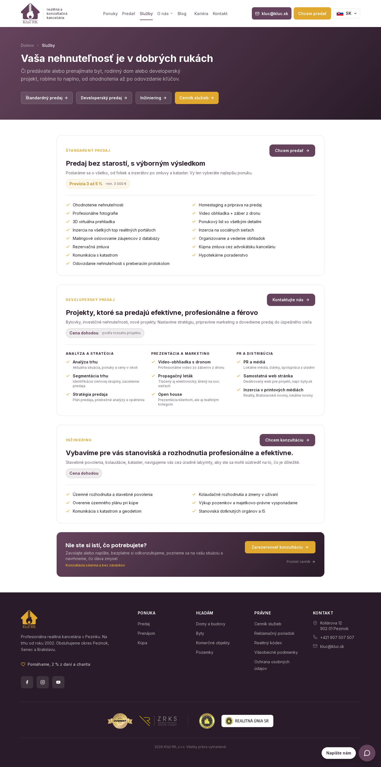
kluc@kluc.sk (332, 646)
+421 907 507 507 (337, 637)
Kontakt (220, 13)
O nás (163, 13)
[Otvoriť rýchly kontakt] (367, 753)
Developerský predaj (101, 97)
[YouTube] (58, 682)
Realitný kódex (268, 642)
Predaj (144, 623)
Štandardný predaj (44, 97)
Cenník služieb (194, 97)
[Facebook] (27, 682)
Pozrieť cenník (298, 561)
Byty (200, 633)
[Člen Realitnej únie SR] (236, 721)
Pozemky (204, 652)
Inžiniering (150, 97)
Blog (182, 13)
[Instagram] (43, 682)
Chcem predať (312, 13)
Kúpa (142, 642)
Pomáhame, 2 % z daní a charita (59, 664)
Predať (128, 13)
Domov (27, 45)
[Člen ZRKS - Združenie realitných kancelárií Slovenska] (142, 721)
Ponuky (110, 13)
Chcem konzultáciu (284, 440)
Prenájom (146, 633)
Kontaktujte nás (288, 299)
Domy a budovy (210, 623)
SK (348, 13)
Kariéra (201, 13)
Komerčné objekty (213, 642)
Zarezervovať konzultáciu (277, 547)
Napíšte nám (338, 753)
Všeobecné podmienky (276, 652)
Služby (146, 13)
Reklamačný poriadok (274, 633)
